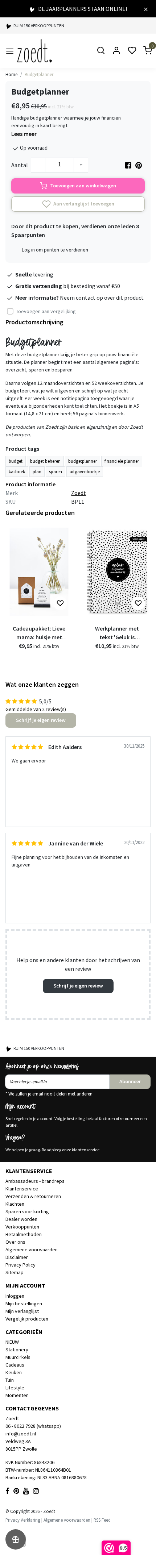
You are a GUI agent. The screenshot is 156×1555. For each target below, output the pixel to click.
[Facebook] (128, 165)
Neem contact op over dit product (102, 297)
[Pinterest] (138, 165)
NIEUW (12, 1342)
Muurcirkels (17, 1357)
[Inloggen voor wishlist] (60, 603)
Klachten (14, 1204)
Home (11, 74)
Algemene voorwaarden (31, 1249)
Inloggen (14, 1296)
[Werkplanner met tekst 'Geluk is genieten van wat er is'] (117, 572)
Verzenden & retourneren (33, 1196)
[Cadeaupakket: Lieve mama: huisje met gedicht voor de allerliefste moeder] (39, 572)
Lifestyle (14, 1387)
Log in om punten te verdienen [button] (55, 249)
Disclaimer (16, 1257)
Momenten (17, 1395)
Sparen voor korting (27, 1211)
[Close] (146, 8)
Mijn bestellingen (23, 1303)
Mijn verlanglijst (22, 1311)
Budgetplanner (39, 74)
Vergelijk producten (26, 1318)
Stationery (16, 1349)
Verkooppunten (22, 1226)
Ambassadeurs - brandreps (35, 1181)
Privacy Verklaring (22, 1520)
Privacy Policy (20, 1264)
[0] (143, 51)
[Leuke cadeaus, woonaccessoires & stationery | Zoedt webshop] (34, 51)
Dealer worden (21, 1219)
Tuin (9, 1380)
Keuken (13, 1372)
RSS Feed (102, 1520)
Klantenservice (21, 1188)
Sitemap (14, 1272)
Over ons (15, 1242)
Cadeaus (14, 1364)
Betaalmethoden (23, 1234)
